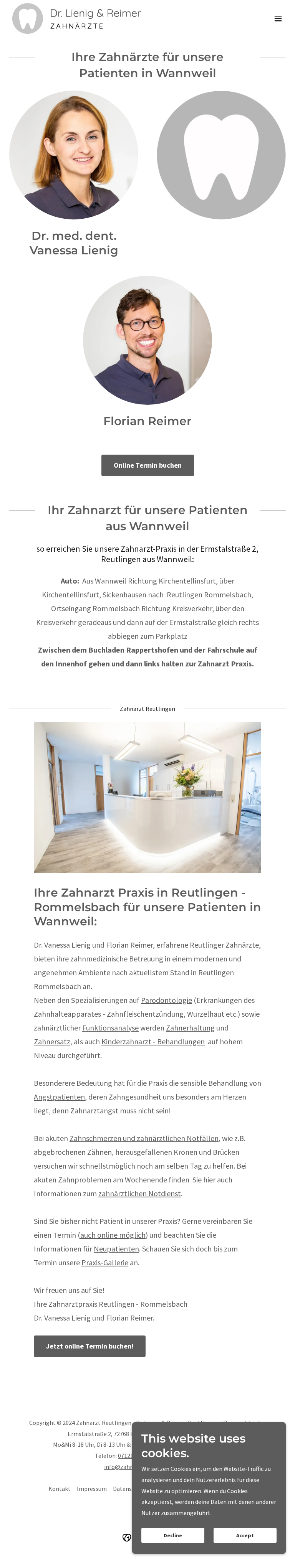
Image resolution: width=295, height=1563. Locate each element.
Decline (173, 1535)
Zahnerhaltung (190, 1027)
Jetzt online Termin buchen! (89, 1346)
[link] (76, 18)
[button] (278, 18)
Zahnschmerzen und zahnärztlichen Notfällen (144, 1138)
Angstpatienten (59, 1096)
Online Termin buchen (148, 465)
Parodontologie (166, 1000)
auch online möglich (113, 1235)
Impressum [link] (92, 1488)
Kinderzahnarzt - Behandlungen (153, 1041)
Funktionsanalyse (110, 1027)
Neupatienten (116, 1248)
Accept (245, 1535)
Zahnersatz (52, 1041)
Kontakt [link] (59, 1488)
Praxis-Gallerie (104, 1262)
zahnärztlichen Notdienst (139, 1193)
